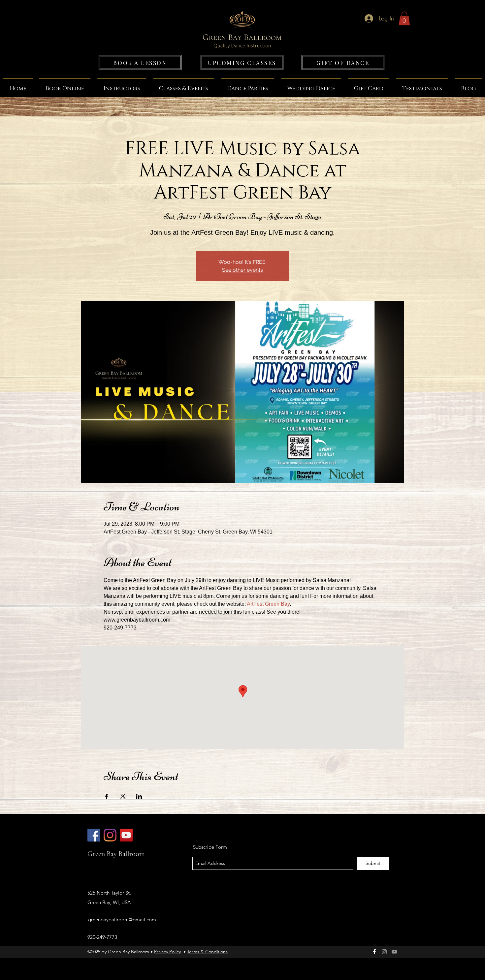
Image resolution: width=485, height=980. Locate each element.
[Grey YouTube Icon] (394, 951)
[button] (404, 18)
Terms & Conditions (207, 952)
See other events (242, 270)
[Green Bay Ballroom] (93, 835)
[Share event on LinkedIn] (139, 796)
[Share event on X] (123, 796)
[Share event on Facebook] (107, 796)
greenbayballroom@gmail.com (122, 919)
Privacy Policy (167, 952)
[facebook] (374, 951)
